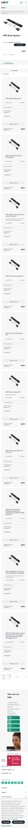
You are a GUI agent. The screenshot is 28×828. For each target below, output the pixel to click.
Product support (15, 721)
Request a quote (13, 124)
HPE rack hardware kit (11, 394)
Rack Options (13, 11)
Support (4, 792)
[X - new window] (6, 783)
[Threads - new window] (12, 783)
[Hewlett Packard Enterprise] (4, 2)
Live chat (13, 717)
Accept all (6, 822)
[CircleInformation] (8, 112)
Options (8, 11)
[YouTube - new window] (19, 783)
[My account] (21, 2)
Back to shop (3, 11)
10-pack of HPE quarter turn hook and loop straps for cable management (14, 219)
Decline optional (18, 822)
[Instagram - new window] (9, 783)
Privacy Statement (13, 819)
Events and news (6, 797)
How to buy (14, 730)
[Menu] (26, 2)
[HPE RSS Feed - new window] (22, 783)
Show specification (7, 107)
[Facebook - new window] (15, 783)
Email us (13, 726)
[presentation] (26, 62)
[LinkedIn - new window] (2, 783)
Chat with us (11, 54)
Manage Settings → (6, 826)
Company (4, 787)
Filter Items (15, 70)
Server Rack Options (20, 11)
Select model (20, 44)
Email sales (5, 773)
